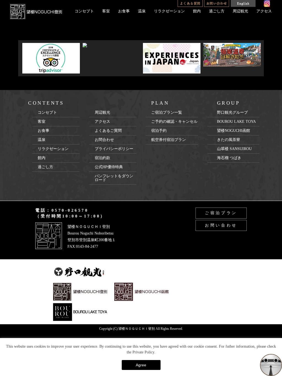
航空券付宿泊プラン (168, 140)
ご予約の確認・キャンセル (174, 121)
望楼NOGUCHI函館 (233, 131)
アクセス (264, 11)
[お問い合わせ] (216, 3)
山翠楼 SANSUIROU (234, 149)
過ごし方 (216, 11)
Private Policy (143, 352)
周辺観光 (240, 11)
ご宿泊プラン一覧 (166, 112)
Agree (141, 365)
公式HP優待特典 (109, 167)
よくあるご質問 (108, 131)
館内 (197, 11)
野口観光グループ (232, 112)
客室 (106, 11)
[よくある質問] (190, 3)
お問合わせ (104, 140)
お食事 (124, 11)
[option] (51, 58)
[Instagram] (267, 3)
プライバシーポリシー (114, 149)
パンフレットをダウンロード (114, 178)
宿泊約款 (102, 158)
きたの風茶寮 (228, 140)
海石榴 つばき (229, 158)
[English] (243, 3)
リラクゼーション (169, 11)
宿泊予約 (159, 131)
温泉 (142, 11)
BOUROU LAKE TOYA (236, 121)
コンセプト (84, 11)
